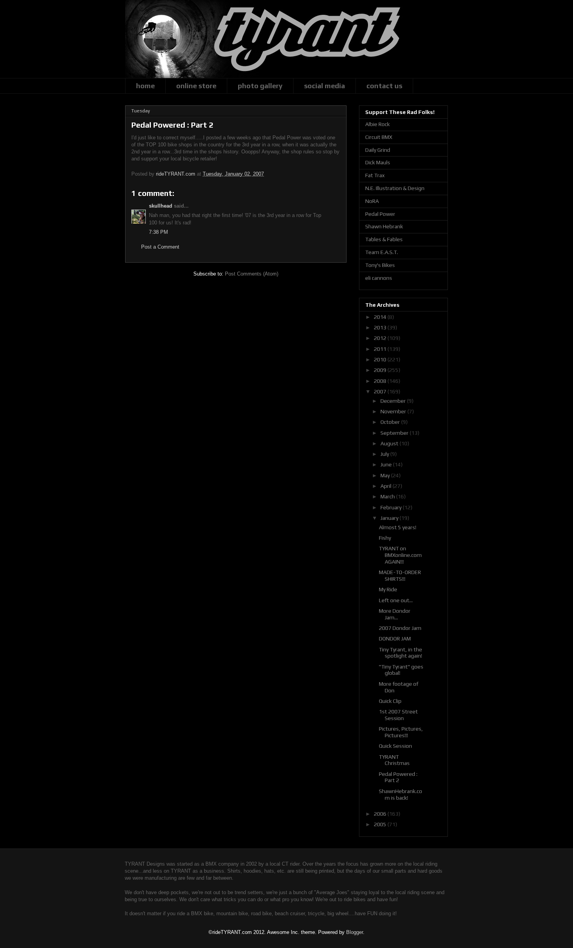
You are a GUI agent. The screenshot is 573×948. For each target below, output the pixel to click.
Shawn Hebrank (384, 226)
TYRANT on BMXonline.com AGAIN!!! (400, 555)
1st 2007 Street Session (398, 714)
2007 (380, 391)
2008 (380, 381)
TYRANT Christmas (394, 760)
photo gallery (260, 86)
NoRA (372, 201)
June (386, 464)
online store (196, 86)
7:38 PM (158, 232)
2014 (380, 317)
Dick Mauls (377, 162)
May (385, 475)
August (390, 443)
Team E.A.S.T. (381, 252)
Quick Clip (390, 701)
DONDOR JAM (395, 638)
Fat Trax (375, 175)
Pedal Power (380, 214)
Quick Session (395, 746)
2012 (380, 338)
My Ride (388, 589)
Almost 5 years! (397, 527)
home (145, 86)
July (385, 454)
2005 (380, 824)
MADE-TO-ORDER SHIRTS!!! (400, 575)
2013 (380, 327)
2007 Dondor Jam (400, 628)
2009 (380, 370)
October (390, 422)
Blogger (354, 932)
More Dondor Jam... (394, 614)
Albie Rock (377, 124)
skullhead (160, 206)
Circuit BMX (378, 137)
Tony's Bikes (380, 265)
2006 (380, 814)
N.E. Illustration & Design (394, 188)
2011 (380, 349)
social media (324, 86)
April (386, 486)
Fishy (385, 538)
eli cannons (378, 278)
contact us (384, 86)
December (393, 401)
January (390, 518)
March (388, 496)
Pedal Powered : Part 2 (398, 777)
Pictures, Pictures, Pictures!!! (401, 732)
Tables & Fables (384, 239)
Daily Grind (377, 150)
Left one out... (396, 600)
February (391, 507)
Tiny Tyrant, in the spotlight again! (400, 652)
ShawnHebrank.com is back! (400, 794)
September (395, 433)
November (393, 411)
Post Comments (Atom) (251, 274)
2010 (380, 359)
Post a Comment (160, 247)
